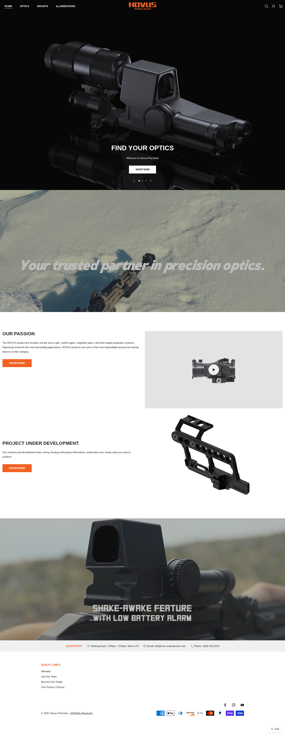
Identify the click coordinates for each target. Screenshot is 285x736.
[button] (281, 6)
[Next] (150, 180)
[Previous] (134, 180)
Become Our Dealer (52, 681)
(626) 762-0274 (211, 646)
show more (17, 468)
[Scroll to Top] (279, 718)
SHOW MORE (17, 363)
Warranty (46, 671)
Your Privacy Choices (52, 687)
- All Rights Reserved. (81, 713)
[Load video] (214, 369)
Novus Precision (59, 713)
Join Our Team (49, 676)
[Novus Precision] (142, 6)
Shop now (142, 169)
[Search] (266, 6)
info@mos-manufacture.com (170, 646)
